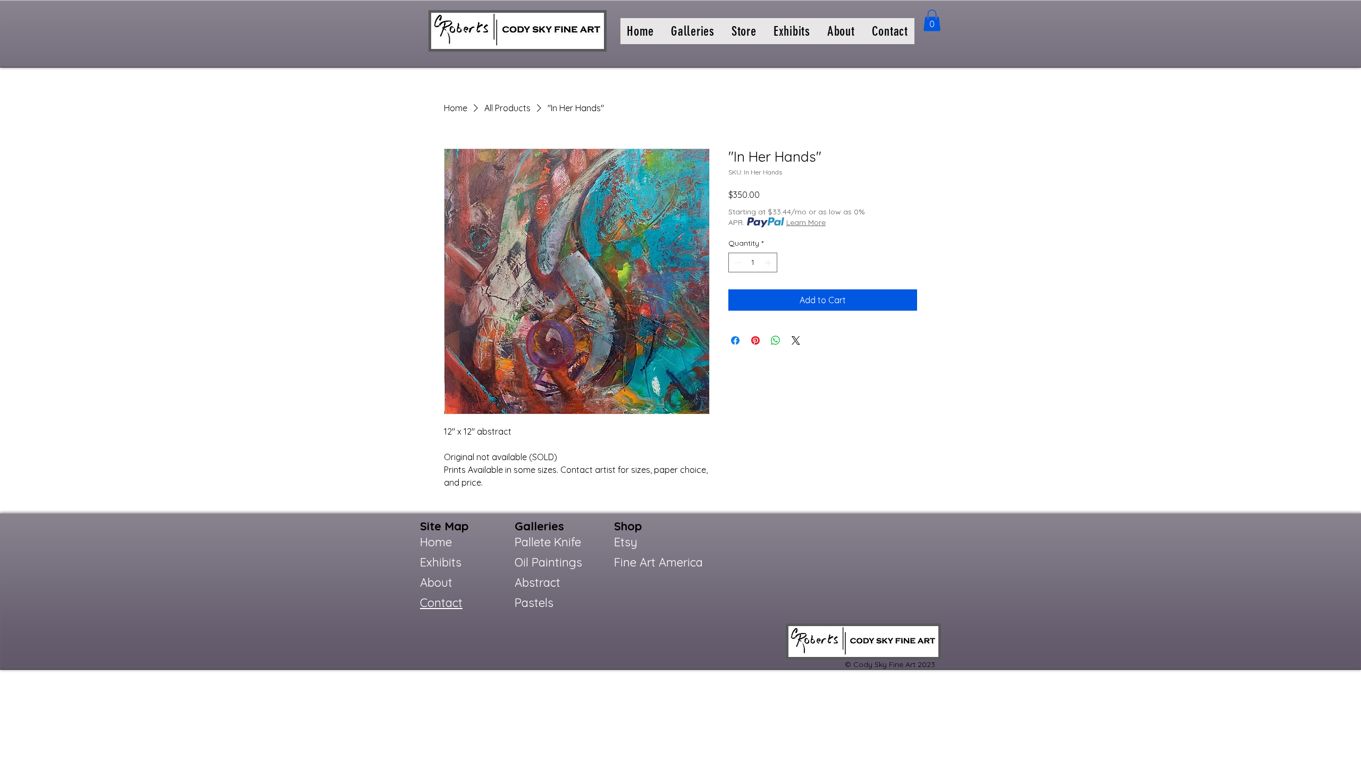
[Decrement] (736, 262)
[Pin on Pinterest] (755, 340)
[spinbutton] (752, 262)
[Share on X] (795, 340)
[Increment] (769, 262)
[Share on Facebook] (735, 340)
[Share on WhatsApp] (775, 340)
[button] (693, 31)
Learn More (806, 222)
